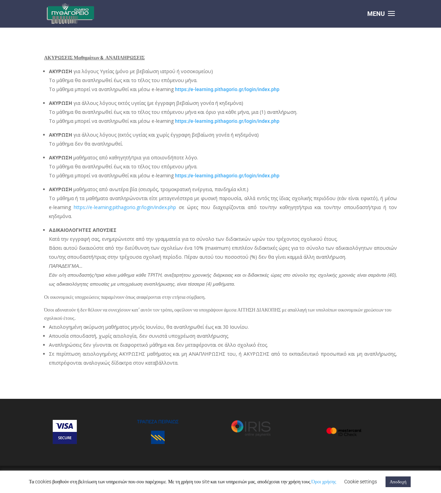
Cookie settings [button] (360, 481)
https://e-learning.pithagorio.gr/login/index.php (227, 89)
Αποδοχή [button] (398, 481)
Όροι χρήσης (323, 481)
